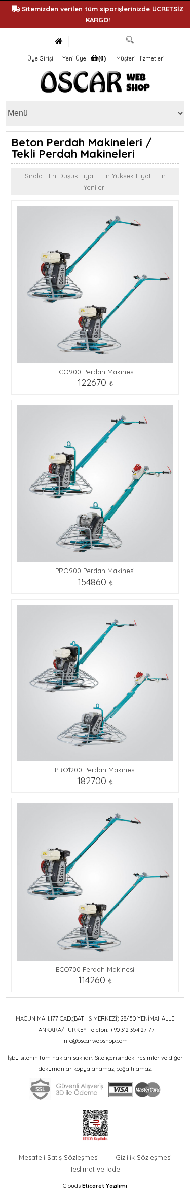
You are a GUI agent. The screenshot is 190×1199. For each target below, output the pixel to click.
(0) (102, 58)
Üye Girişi (40, 58)
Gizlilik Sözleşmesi (144, 1157)
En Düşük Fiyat (72, 176)
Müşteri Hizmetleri (140, 58)
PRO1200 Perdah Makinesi (95, 770)
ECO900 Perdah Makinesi (95, 372)
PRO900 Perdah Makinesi (95, 570)
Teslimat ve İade (95, 1169)
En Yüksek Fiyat (126, 176)
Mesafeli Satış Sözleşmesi (59, 1157)
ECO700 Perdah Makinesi (95, 969)
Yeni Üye (74, 58)
